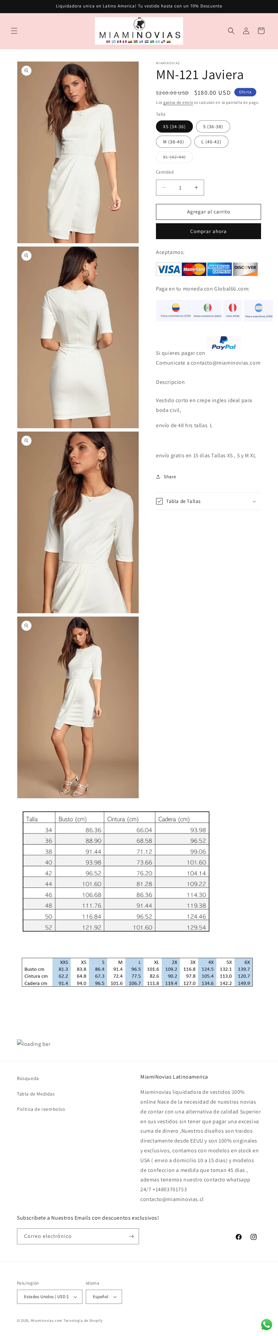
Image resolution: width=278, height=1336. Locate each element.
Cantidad (165, 172)
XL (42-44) (178, 158)
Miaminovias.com (47, 1320)
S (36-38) (213, 126)
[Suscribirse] (131, 1236)
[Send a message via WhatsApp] (267, 1325)
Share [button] (170, 477)
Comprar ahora (208, 231)
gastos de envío (178, 102)
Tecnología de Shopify (83, 1320)
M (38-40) (173, 142)
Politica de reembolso (41, 1109)
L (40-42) (211, 142)
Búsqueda (28, 1078)
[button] (14, 30)
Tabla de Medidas (36, 1094)
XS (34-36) (174, 126)
